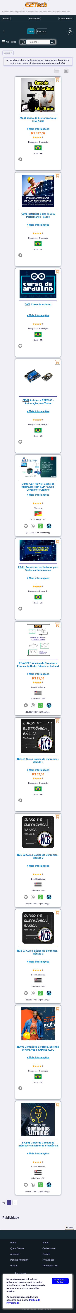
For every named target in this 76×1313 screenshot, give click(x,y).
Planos (6, 18)
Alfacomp (38, 508)
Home (31, 31)
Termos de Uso (50, 1265)
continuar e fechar (60, 1281)
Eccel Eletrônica (38, 687)
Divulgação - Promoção (38, 142)
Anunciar (14, 1254)
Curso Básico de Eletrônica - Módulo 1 (38, 760)
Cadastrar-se (65, 18)
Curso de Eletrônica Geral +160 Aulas (38, 119)
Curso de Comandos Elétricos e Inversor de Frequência (38, 1144)
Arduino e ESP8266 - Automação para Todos (38, 402)
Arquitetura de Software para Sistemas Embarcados (38, 568)
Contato (46, 1254)
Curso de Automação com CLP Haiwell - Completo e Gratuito (38, 486)
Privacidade (48, 1260)
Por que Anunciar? (19, 1260)
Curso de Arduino (38, 304)
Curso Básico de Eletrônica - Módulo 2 (38, 856)
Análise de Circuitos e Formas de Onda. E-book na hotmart (38, 665)
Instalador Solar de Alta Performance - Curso (38, 215)
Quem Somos (17, 1248)
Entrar (45, 1242)
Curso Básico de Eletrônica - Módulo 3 (38, 952)
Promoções (34, 18)
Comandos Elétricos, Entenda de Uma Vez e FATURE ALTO (38, 1048)
